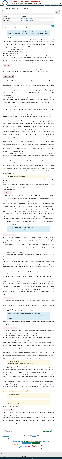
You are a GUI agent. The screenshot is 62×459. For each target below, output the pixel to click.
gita (30, 445)
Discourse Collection (6, 436)
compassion (15, 444)
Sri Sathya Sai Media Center (46, 454)
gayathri (44, 447)
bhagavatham (22, 446)
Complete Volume (30, 20)
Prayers (25, 3)
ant (23, 449)
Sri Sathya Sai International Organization (7, 454)
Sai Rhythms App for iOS (35, 442)
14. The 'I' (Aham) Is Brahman (8, 431)
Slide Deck (30, 3)
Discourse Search (16, 441)
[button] (57, 13)
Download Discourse (24, 20)
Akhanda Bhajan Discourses (23, 441)
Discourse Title (34, 436)
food (41, 445)
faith (22, 444)
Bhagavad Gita (36, 445)
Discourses (13, 3)
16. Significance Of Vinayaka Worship (48, 431)
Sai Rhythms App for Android (27, 442)
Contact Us (3, 456)
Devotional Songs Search (44, 441)
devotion (36, 446)
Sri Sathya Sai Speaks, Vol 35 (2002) (26, 18)
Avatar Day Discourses (31, 441)
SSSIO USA (23, 454)
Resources (35, 3)
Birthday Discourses (37, 441)
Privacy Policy (24, 456)
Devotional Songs (19, 3)
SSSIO (40, 3)
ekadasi (14, 448)
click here (23, 27)
